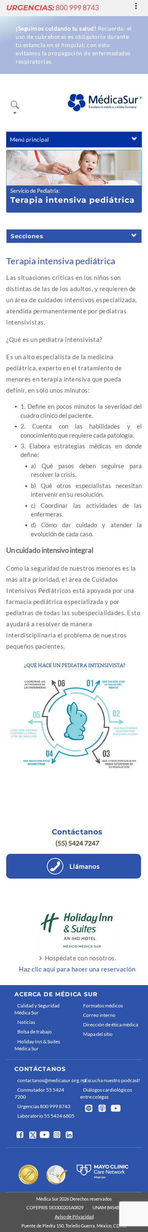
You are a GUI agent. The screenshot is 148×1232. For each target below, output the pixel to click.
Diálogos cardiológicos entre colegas (106, 1093)
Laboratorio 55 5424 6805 (45, 1116)
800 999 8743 (52, 7)
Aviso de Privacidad (74, 1216)
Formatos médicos (103, 1005)
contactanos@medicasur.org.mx (46, 1080)
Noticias (26, 1022)
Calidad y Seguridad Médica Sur (37, 1009)
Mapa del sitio (98, 1034)
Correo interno (99, 1015)
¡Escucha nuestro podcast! (111, 1080)
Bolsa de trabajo (34, 1031)
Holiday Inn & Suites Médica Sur (37, 1045)
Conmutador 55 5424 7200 (39, 1093)
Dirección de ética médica (110, 1024)
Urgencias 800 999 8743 (43, 1106)
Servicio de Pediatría (34, 190)
